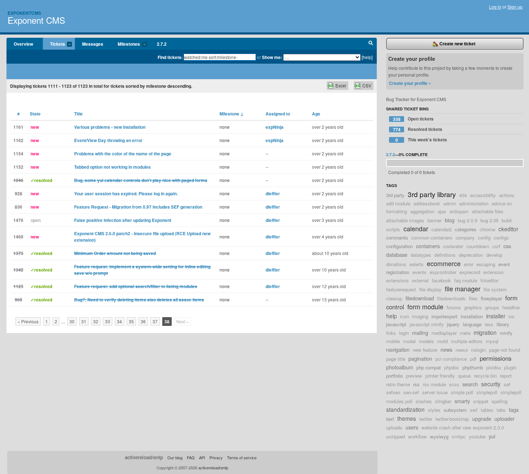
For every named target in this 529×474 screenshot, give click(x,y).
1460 (18, 236)
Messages (92, 44)
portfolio (394, 375)
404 (463, 195)
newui (462, 349)
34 (119, 321)
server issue (435, 392)
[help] (367, 57)
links (391, 332)
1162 (18, 140)
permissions (495, 358)
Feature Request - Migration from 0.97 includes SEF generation (138, 207)
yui (492, 436)
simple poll (462, 392)
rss (416, 384)
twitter (425, 418)
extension (493, 272)
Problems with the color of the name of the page (122, 153)
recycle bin (485, 375)
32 (95, 321)
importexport (444, 316)
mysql (492, 341)
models (426, 341)
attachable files (487, 211)
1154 (18, 153)
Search (371, 44)
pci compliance (451, 358)
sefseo (393, 392)
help (391, 316)
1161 (18, 127)
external (420, 280)
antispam (459, 211)
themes (406, 418)
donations (396, 264)
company (465, 237)
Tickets (54, 44)
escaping (485, 264)
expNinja (275, 127)
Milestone (232, 113)
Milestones (125, 44)
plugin (510, 367)
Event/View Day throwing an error (108, 140)
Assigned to (278, 113)
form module (425, 306)
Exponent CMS (36, 20)
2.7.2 (162, 44)
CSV (366, 85)
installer (495, 316)
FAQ (191, 457)
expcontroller (443, 272)
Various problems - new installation (109, 127)
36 (143, 321)
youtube (477, 436)
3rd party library (432, 194)
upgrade (481, 418)
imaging (420, 316)
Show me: (272, 57)
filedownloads (451, 298)
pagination (420, 358)
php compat (428, 367)
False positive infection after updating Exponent (122, 220)
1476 (18, 220)
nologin (478, 349)
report (506, 375)
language (472, 324)
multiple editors (467, 341)
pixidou (493, 367)
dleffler (273, 193)
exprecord (470, 272)
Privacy (216, 457)
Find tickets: (170, 57)
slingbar (443, 401)
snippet (480, 401)
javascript (396, 324)
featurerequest (401, 289)
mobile (393, 341)
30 (71, 321)
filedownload (420, 298)
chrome (487, 229)
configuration (399, 246)
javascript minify (427, 324)
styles (434, 409)
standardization (405, 409)
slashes (424, 401)
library (503, 324)
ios (511, 316)
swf (474, 409)
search (470, 384)
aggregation (422, 211)
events (419, 272)
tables (487, 409)
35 (131, 321)
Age (316, 113)
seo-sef (411, 392)
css (507, 246)
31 (83, 321)
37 (155, 321)
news (446, 349)
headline (511, 307)
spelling (499, 401)
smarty (462, 401)
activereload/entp (144, 457)
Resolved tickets (418, 129)
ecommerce (444, 263)
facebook (441, 280)
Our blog (174, 457)
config (484, 237)
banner (435, 220)
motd (442, 341)
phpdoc (451, 367)
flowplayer (491, 298)
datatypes (421, 254)
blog (450, 220)
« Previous (28, 321)
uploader (504, 418)
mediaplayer (444, 332)
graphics (473, 307)
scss (454, 384)
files (473, 298)
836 (18, 207)
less (489, 324)
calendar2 (441, 229)
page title (395, 358)
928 (18, 193)
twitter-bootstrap (452, 418)
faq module (465, 280)
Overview (23, 44)
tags (514, 409)
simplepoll (486, 392)
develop (494, 254)
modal (409, 341)
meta (465, 332)
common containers (431, 237)
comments (397, 237)
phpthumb (472, 367)
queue (464, 375)
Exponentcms (24, 13)
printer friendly (440, 375)
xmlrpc (459, 436)
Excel (340, 85)
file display (430, 289)
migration (485, 332)
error (468, 264)
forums (454, 307)
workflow (417, 436)
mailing (420, 332)
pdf (473, 358)
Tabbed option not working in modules (112, 167)
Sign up (515, 7)
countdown (477, 246)
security (491, 384)
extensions (397, 280)
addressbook (426, 203)
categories (465, 229)
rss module (434, 384)
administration (473, 203)
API (202, 457)
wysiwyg (439, 436)
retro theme (398, 384)
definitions (445, 254)
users (412, 427)
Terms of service (242, 457)
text (390, 418)
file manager (462, 288)
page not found (504, 349)
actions (506, 195)
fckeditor (489, 280)
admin (449, 203)
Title (78, 113)
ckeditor (508, 229)
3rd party (395, 195)
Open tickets (413, 118)
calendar (415, 228)
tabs (501, 409)
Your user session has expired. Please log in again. (126, 193)
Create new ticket (456, 43)
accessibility (483, 195)
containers (428, 246)
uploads (394, 427)
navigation (398, 349)
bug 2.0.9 (467, 220)
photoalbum (399, 367)
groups (492, 307)
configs (501, 237)
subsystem (455, 409)
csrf (496, 246)
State (35, 113)
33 (107, 321)
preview (414, 375)
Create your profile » (410, 83)
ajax (442, 211)
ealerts (417, 264)
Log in (495, 7)
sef (507, 384)
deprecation (471, 254)
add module (398, 203)
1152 (18, 167)
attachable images (405, 220)
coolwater (453, 246)
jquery (453, 324)
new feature (425, 349)
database (396, 254)
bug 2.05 (489, 220)
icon (404, 316)
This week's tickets (421, 139)
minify (506, 332)
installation (472, 316)
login (404, 332)
